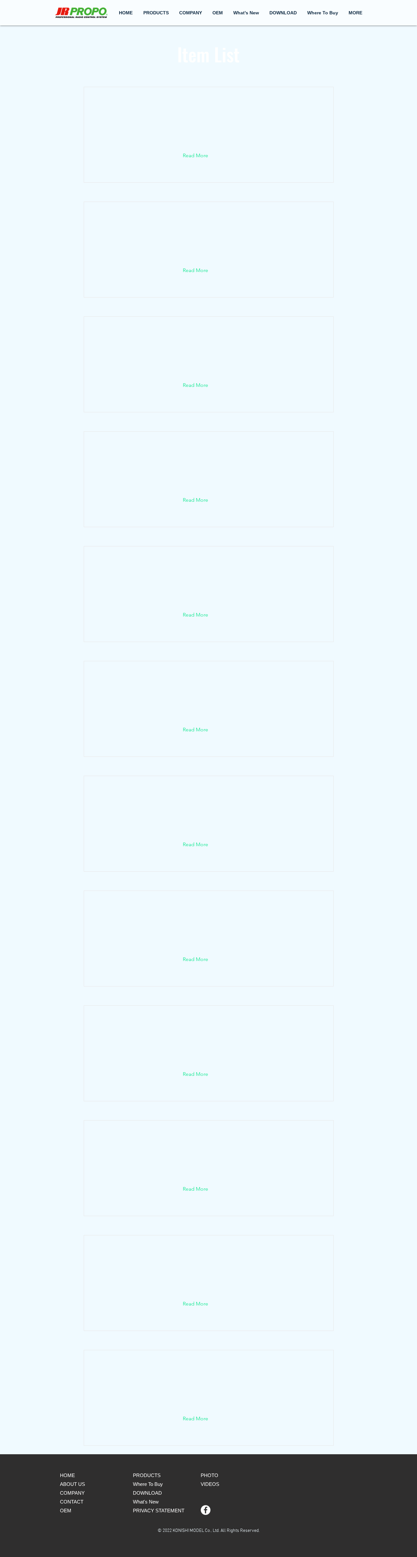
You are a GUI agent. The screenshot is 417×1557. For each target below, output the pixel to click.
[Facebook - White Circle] (205, 1510)
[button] (190, 13)
